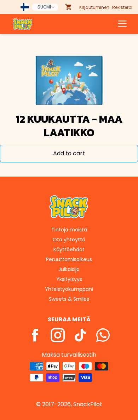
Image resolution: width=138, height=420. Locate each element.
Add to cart (69, 153)
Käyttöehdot (69, 249)
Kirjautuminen (94, 7)
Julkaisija (69, 269)
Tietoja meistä (69, 229)
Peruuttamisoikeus (69, 259)
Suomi (44, 7)
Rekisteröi (122, 7)
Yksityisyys (69, 279)
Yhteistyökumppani (69, 289)
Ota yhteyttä (69, 239)
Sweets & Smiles (69, 299)
